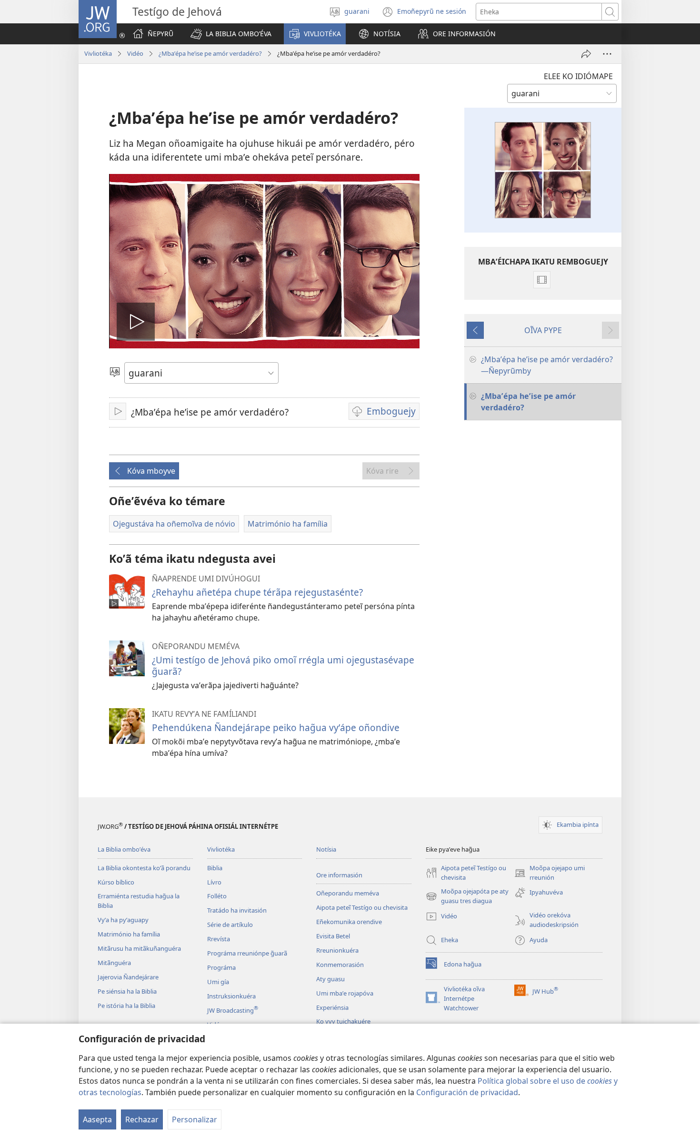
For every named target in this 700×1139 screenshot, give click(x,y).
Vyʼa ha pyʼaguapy (123, 919)
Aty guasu (330, 979)
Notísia (326, 849)
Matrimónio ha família (129, 934)
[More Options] (607, 53)
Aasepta (97, 1119)
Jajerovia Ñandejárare (128, 977)
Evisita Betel (333, 936)
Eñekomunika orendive (349, 921)
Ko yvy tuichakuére (343, 1021)
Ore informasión (339, 875)
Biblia (214, 868)
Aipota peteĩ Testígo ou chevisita (362, 907)
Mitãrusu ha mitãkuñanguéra (139, 948)
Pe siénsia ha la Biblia (127, 991)
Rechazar (142, 1119)
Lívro (214, 882)
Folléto (217, 896)
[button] (231, 33)
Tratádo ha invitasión (237, 910)
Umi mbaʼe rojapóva (344, 993)
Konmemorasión (340, 964)
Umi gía (218, 981)
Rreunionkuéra (337, 950)
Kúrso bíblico (116, 882)
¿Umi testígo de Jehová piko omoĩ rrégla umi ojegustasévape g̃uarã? (283, 665)
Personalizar (194, 1119)
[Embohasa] (586, 53)
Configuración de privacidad (467, 1092)
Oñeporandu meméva (347, 893)
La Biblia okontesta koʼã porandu (144, 868)
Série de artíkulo (230, 924)
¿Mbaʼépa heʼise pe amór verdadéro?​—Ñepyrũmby (547, 365)
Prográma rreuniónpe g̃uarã (247, 953)
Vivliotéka (98, 53)
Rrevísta (218, 939)
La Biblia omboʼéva (124, 849)
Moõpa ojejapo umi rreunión (549, 873)
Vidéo (135, 53)
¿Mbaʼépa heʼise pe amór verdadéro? (210, 53)
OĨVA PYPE (543, 330)
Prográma (221, 967)
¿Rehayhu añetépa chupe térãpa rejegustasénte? (257, 592)
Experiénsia (332, 1007)
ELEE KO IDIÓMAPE (578, 76)
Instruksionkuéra (231, 996)
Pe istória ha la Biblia (126, 1005)
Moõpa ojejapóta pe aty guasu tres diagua (467, 896)
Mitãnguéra (114, 962)
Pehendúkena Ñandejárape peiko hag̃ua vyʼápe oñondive (276, 727)
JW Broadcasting (232, 1010)
